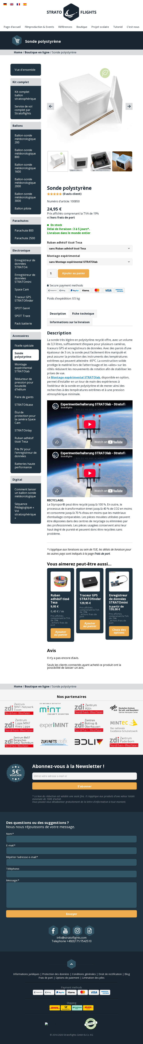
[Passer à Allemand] (5, 4)
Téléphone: (13, 868)
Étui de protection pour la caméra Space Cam (25, 417)
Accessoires (21, 336)
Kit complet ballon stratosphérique (25, 95)
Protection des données (55, 974)
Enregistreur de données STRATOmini (25, 278)
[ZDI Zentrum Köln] (89, 709)
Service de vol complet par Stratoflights (23, 109)
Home (18, 52)
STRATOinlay (23, 430)
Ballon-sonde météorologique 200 (25, 138)
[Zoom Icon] (89, 107)
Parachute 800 (24, 230)
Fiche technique (83, 313)
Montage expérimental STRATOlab (23, 367)
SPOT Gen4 (22, 308)
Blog (127, 974)
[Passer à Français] (18, 4)
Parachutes (20, 221)
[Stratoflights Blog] (89, 930)
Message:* (12, 880)
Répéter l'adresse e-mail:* (22, 857)
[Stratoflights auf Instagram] (77, 930)
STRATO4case (24, 405)
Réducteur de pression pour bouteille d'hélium (24, 384)
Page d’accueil (12, 27)
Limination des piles (93, 977)
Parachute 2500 (25, 238)
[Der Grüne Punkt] (91, 1024)
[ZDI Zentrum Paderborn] (124, 742)
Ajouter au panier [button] (60, 633)
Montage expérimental (63, 256)
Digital (17, 479)
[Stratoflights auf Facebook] (53, 930)
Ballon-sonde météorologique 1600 (25, 168)
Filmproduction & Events (39, 27)
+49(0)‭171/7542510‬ (79, 941)
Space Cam (22, 289)
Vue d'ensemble (25, 70)
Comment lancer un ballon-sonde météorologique (25, 492)
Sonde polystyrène (23, 355)
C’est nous (133, 27)
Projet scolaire (100, 27)
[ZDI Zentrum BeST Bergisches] (19, 742)
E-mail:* (10, 845)
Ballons (18, 126)
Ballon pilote (23, 208)
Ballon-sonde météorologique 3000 (25, 197)
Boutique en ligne (37, 52)
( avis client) (72, 194)
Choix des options (119, 631)
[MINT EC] (124, 725)
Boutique (81, 27)
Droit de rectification (110, 974)
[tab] (58, 313)
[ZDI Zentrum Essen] (19, 709)
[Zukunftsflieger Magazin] (54, 742)
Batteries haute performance (25, 465)
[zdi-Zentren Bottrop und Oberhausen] (89, 725)
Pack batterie (23, 323)
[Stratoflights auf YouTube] (65, 930)
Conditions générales (84, 974)
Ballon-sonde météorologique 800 (25, 153)
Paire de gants (24, 397)
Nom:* (10, 833)
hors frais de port (62, 217)
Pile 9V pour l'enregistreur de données (26, 452)
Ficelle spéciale (24, 345)
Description (58, 313)
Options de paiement (67, 977)
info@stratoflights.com (71, 938)
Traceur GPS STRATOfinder (24, 298)
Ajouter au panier (73, 273)
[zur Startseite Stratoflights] (71, 12)
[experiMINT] (54, 725)
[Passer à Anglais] (11, 4)
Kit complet (21, 82)
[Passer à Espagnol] (25, 4)
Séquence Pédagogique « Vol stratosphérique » (25, 511)
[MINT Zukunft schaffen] (54, 709)
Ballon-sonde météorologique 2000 (25, 182)
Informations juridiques (26, 974)
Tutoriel (118, 27)
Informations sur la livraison (70, 322)
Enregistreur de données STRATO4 (25, 263)
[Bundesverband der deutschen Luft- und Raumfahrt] (89, 742)
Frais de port (102, 554)
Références (65, 27)
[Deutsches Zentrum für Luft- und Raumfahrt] (124, 709)
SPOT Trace (22, 316)
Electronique (21, 250)
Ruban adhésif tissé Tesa (24, 439)
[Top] (71, 964)
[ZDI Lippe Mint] (19, 725)
